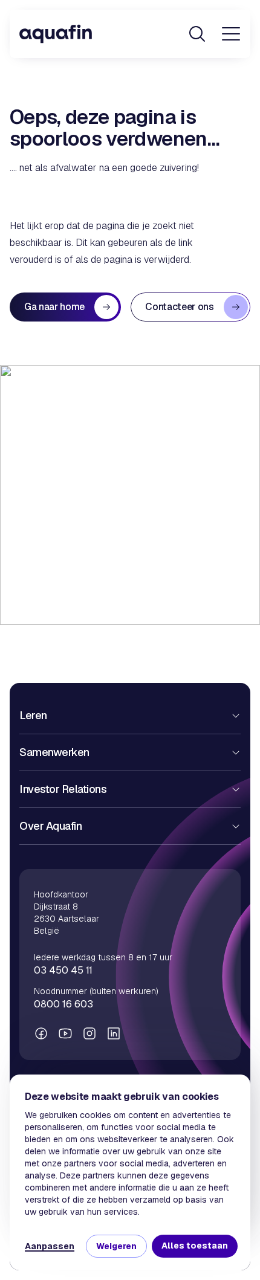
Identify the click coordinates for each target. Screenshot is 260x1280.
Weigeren (116, 1246)
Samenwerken (54, 752)
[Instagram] (89, 1033)
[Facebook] (41, 1033)
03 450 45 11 (63, 970)
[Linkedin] (113, 1033)
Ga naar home (54, 306)
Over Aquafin (50, 826)
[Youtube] (65, 1033)
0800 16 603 (63, 1004)
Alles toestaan (194, 1245)
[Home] (55, 34)
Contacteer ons (179, 306)
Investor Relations (62, 789)
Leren (33, 715)
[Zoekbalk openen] (197, 33)
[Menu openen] (231, 34)
